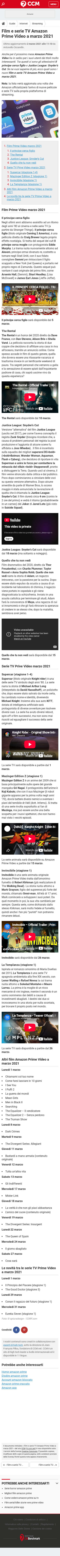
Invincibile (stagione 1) (23, 180)
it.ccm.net (31, 1448)
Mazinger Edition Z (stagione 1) (28, 176)
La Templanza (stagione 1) (26, 184)
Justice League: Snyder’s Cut (27, 158)
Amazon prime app (14, 1507)
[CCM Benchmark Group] (30, 1538)
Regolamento (47, 1524)
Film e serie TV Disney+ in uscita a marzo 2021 (43, 1465)
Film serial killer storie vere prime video (24, 1502)
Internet (24, 23)
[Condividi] (16, 1330)
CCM (24, 1448)
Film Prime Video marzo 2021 (24, 146)
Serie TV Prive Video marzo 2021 (26, 167)
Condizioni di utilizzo (36, 1519)
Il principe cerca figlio (22, 150)
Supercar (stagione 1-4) (24, 172)
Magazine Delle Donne (19, 1528)
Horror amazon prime (14, 1371)
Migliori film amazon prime (18, 1493)
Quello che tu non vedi (23, 162)
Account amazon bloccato (17, 1379)
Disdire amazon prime (15, 1375)
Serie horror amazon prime (18, 1488)
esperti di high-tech (13, 1345)
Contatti (35, 1524)
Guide (12, 23)
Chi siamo (18, 1519)
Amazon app (9, 1387)
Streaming (37, 23)
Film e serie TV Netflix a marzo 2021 (14, 1465)
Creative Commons (30, 1451)
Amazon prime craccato (16, 1383)
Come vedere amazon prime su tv (21, 1498)
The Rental (16, 154)
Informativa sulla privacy (17, 1524)
